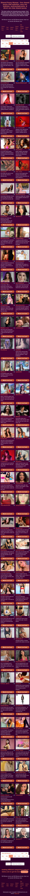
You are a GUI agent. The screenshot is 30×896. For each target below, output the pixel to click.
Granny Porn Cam (3, 28)
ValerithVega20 (5, 528)
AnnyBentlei (19, 728)
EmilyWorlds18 (20, 105)
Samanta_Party (20, 572)
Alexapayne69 (5, 149)
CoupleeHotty (4, 728)
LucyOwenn (4, 461)
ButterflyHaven (20, 283)
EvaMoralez (4, 438)
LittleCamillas (19, 238)
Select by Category (17, 36)
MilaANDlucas (5, 595)
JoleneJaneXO (5, 661)
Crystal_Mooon (5, 795)
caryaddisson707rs (6, 416)
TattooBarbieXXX (5, 505)
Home (8, 36)
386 (7, 43)
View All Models (6, 40)
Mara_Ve (18, 817)
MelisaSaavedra (20, 305)
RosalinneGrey (20, 61)
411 (6, 46)
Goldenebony (4, 705)
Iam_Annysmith (20, 127)
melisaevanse (4, 283)
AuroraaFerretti (20, 550)
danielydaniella (20, 261)
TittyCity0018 (19, 483)
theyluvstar (4, 839)
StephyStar (4, 550)
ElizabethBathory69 (21, 83)
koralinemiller (4, 61)
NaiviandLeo (19, 638)
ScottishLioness (20, 194)
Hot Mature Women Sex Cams (22, 28)
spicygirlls (4, 171)
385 (3, 43)
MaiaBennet (19, 528)
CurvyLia (18, 683)
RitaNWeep (4, 350)
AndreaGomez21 (5, 572)
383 (22, 40)
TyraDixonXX (19, 438)
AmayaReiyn (4, 305)
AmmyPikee (19, 149)
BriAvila (18, 416)
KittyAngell (4, 750)
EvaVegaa (18, 595)
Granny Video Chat (17, 28)
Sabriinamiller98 (5, 483)
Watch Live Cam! (7, 69)
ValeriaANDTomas (21, 772)
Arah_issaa (19, 171)
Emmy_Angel (19, 750)
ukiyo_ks (3, 127)
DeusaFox (18, 461)
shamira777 (19, 839)
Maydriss (3, 372)
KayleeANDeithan (21, 661)
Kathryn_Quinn (5, 683)
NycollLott (19, 216)
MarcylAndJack (5, 238)
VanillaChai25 (4, 617)
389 (19, 43)
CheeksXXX (4, 216)
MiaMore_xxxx (5, 328)
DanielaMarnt (4, 261)
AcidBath (3, 638)
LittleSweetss (19, 328)
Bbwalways (4, 817)
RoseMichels (19, 705)
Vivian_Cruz (4, 105)
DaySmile (18, 350)
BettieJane (19, 617)
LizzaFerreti (4, 194)
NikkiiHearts (19, 394)
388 (15, 43)
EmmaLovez (4, 394)
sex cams (24, 872)
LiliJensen (4, 772)
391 (27, 43)
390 (23, 43)
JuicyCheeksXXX (20, 505)
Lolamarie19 (19, 795)
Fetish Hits (16, 893)
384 (26, 40)
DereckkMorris (5, 83)
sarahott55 (19, 372)
